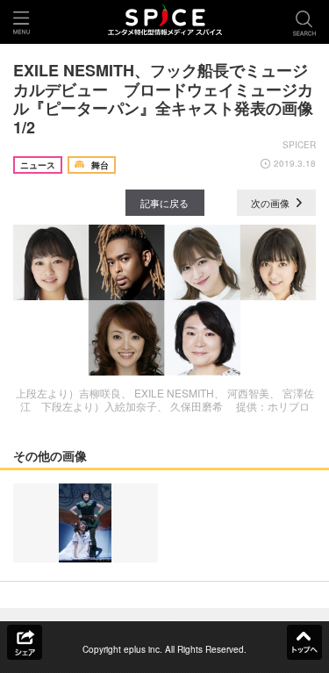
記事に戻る (164, 203)
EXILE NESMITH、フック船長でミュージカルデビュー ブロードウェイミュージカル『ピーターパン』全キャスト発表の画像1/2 (163, 99)
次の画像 (271, 203)
